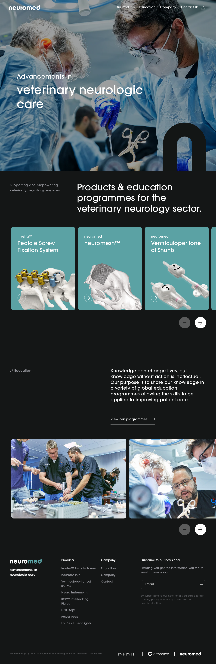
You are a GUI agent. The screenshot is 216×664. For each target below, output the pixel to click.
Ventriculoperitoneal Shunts (76, 584)
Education (108, 568)
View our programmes (129, 419)
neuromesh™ (71, 575)
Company (108, 575)
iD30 (100, 654)
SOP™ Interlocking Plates (74, 601)
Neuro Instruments (74, 592)
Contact (107, 581)
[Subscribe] (201, 584)
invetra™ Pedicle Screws (79, 568)
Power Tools (69, 617)
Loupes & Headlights (76, 623)
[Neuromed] (24, 7)
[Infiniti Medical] (127, 654)
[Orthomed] (158, 654)
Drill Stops (68, 610)
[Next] (200, 322)
